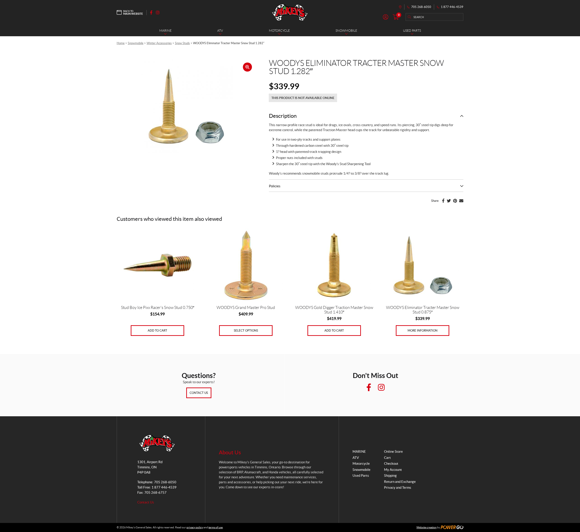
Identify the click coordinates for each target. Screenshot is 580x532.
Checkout (391, 463)
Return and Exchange (400, 482)
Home (121, 43)
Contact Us (199, 393)
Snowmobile (135, 43)
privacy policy (194, 527)
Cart (387, 458)
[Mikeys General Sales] (290, 12)
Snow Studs (182, 43)
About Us (230, 452)
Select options (246, 330)
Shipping (390, 475)
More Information (422, 330)
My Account (393, 470)
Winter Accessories (159, 43)
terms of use (215, 527)
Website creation (426, 527)
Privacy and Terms (397, 487)
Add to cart (157, 330)
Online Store (393, 451)
